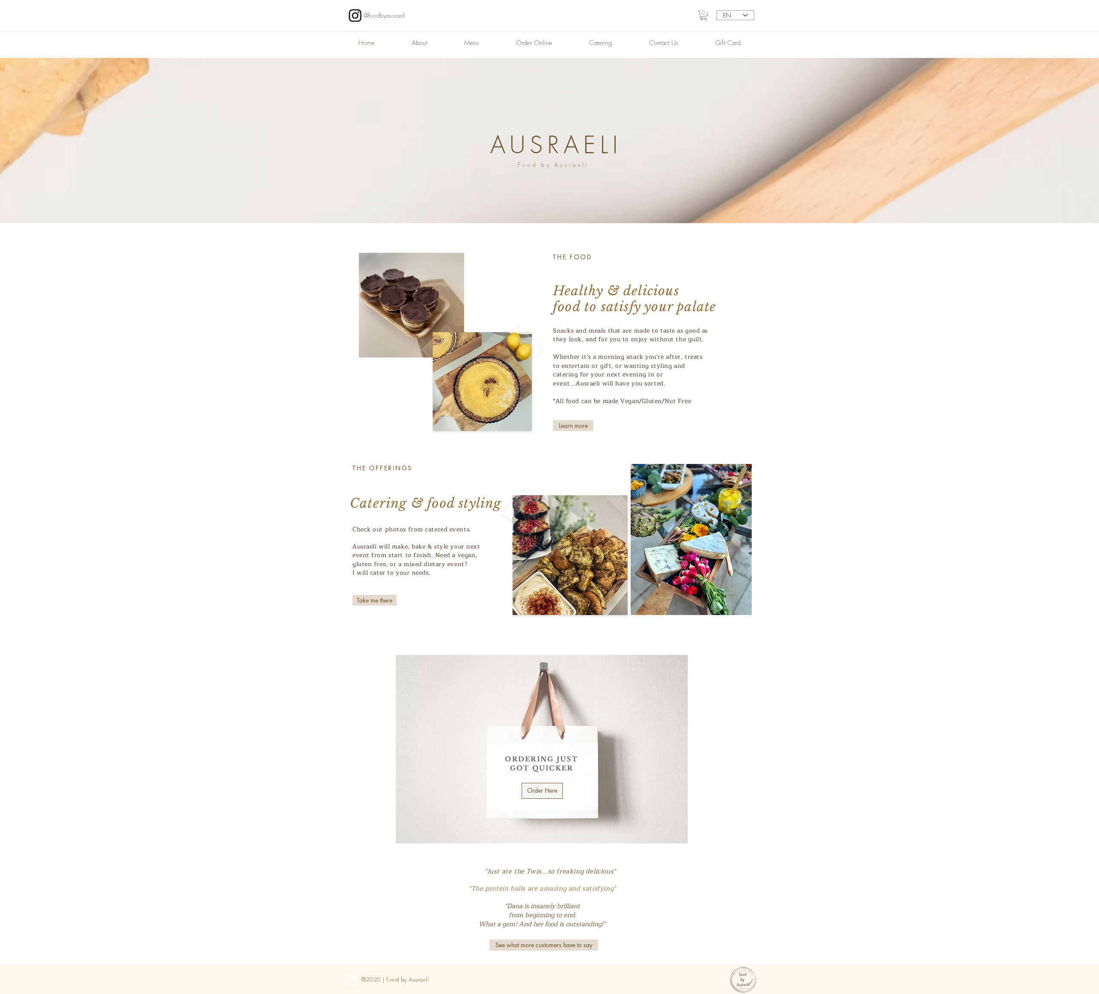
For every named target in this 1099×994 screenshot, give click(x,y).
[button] (704, 15)
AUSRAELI (556, 145)
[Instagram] (355, 15)
